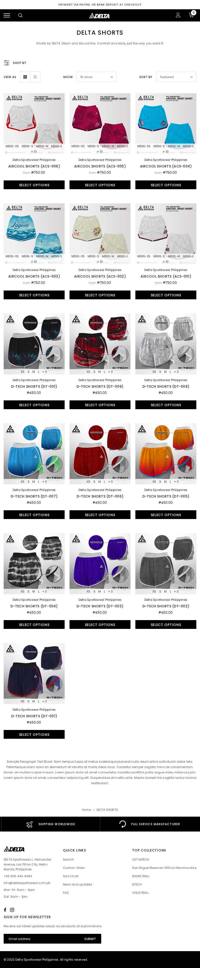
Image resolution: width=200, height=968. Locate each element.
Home (86, 810)
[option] (50, 824)
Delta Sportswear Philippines (34, 160)
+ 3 (44, 372)
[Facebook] (5, 910)
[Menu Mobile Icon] (7, 15)
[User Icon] (178, 15)
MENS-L (56, 146)
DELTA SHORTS (107, 810)
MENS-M (42, 146)
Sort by (145, 77)
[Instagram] (12, 910)
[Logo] (99, 15)
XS (22, 372)
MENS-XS (12, 146)
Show (68, 77)
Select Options (34, 185)
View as (10, 77)
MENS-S (27, 146)
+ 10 (34, 152)
